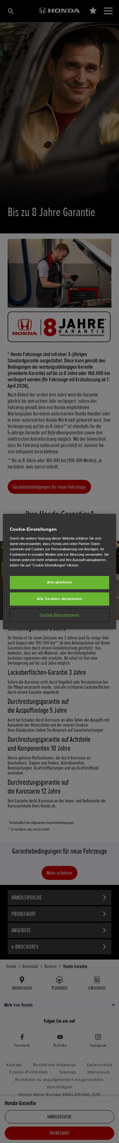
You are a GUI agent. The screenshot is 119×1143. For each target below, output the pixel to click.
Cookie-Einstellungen (59, 615)
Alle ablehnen (59, 582)
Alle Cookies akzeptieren (60, 599)
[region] (59, 571)
